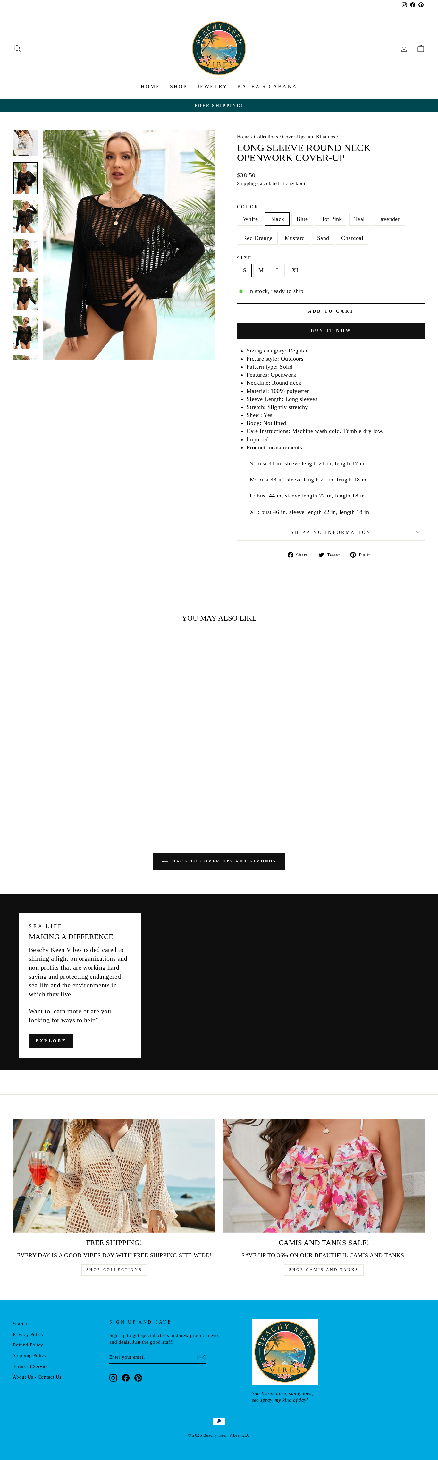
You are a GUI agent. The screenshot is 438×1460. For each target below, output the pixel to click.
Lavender (388, 219)
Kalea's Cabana (267, 86)
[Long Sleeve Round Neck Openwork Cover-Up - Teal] (58, 799)
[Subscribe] (201, 1357)
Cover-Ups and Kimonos (308, 136)
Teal (359, 219)
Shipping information (331, 532)
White (250, 219)
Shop (179, 86)
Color (248, 206)
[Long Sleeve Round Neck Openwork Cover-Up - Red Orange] (75, 799)
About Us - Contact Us (37, 1376)
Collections (266, 136)
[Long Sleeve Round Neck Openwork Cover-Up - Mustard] (83, 799)
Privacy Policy (28, 1334)
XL (296, 270)
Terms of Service (31, 1366)
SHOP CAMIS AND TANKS (324, 1270)
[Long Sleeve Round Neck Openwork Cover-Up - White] (23, 799)
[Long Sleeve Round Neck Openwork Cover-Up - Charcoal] (101, 799)
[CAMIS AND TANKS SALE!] (324, 1176)
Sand (323, 238)
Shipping (246, 183)
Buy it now (331, 330)
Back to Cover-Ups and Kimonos (224, 861)
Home (150, 86)
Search (20, 1323)
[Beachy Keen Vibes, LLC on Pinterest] (138, 1377)
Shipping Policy (30, 1355)
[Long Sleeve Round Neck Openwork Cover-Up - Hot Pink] (49, 799)
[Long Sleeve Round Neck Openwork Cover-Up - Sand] (92, 799)
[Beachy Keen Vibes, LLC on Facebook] (126, 1377)
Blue (302, 219)
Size (244, 257)
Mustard (295, 238)
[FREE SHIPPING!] (114, 1176)
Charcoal (352, 238)
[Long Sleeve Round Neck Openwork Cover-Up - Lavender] (66, 799)
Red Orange (258, 238)
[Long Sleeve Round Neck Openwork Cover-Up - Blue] (40, 799)
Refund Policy (28, 1344)
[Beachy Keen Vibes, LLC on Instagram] (113, 1377)
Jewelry (212, 86)
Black (277, 219)
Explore (51, 1041)
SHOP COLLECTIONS (114, 1270)
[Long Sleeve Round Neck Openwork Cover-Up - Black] (32, 799)
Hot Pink (331, 219)
